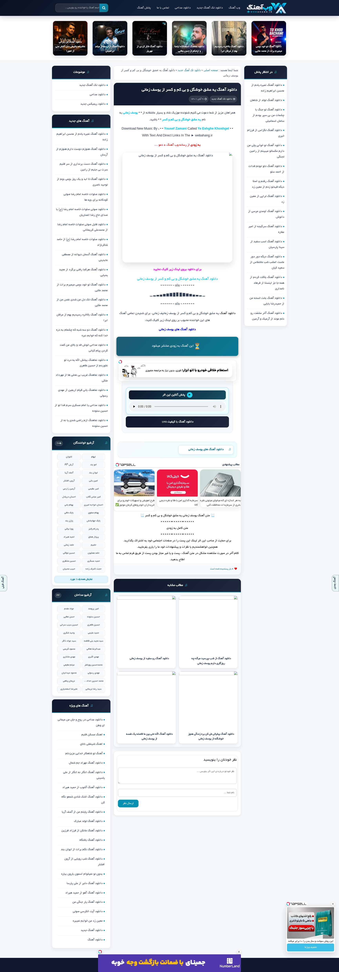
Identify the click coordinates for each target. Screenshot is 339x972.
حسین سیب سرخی (69, 625)
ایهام (93, 457)
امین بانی (93, 481)
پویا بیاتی (69, 529)
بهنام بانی (69, 505)
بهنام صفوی (93, 513)
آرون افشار (69, 481)
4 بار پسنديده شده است (221, 569)
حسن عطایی (69, 617)
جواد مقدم (69, 609)
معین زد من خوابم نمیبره (88, 921)
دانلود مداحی (183, 7)
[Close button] (333, 904)
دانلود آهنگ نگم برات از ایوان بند (82, 849)
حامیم (93, 545)
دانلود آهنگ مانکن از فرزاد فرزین (82, 830)
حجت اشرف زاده (93, 569)
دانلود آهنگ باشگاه (91, 840)
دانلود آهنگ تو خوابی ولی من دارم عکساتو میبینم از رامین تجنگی (265, 151)
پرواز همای (93, 537)
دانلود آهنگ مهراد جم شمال (86, 763)
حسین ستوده (93, 617)
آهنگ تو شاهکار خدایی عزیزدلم (84, 753)
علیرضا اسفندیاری (68, 689)
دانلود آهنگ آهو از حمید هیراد (84, 892)
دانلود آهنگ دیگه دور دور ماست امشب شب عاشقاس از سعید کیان (267, 262)
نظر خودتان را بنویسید (220, 760)
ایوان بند (93, 472)
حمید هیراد (69, 537)
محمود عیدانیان (69, 673)
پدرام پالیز (93, 529)
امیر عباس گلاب (93, 497)
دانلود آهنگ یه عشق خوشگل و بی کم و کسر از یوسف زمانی (189, 90)
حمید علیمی (93, 633)
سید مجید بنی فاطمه (93, 641)
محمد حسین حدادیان (93, 681)
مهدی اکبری (93, 657)
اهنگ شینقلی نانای (91, 744)
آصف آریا (69, 472)
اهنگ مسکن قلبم (92, 734)
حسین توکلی (69, 553)
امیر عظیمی (93, 489)
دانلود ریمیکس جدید (93, 104)
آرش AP (69, 464)
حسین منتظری (69, 561)
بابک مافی (69, 513)
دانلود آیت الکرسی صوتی (88, 911)
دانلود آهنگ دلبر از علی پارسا (85, 883)
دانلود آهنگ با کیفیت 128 (177, 421)
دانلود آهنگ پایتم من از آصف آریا (82, 812)
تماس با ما (163, 7)
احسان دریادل (69, 497)
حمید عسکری (93, 561)
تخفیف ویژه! (310, 947)
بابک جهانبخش (93, 521)
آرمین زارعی (69, 489)
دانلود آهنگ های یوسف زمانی (206, 449)
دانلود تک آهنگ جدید (210, 7)
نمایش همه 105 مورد (81, 579)
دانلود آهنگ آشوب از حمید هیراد (82, 787)
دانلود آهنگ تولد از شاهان (266, 100)
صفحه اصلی (211, 70)
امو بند (93, 464)
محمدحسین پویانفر (93, 665)
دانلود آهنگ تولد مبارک (88, 821)
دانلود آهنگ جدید (92, 930)
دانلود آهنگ (95, 939)
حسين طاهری (93, 625)
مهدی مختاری (69, 657)
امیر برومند (93, 609)
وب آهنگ (234, 7)
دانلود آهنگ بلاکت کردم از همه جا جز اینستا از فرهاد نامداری (267, 283)
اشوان (69, 457)
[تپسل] (120, 362)
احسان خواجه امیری (93, 505)
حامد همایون (93, 553)
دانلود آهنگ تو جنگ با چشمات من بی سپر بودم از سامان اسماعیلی (268, 115)
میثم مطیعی (69, 665)
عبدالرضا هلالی (93, 649)
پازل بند (69, 521)
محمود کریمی (69, 649)
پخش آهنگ (144, 7)
